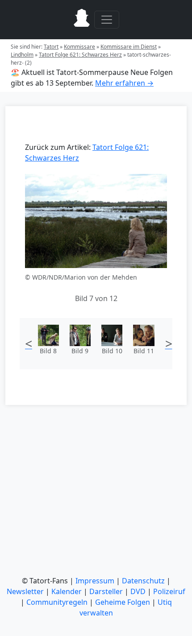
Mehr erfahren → (124, 83)
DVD (138, 591)
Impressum (94, 581)
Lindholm (22, 54)
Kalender (66, 591)
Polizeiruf (169, 591)
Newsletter (25, 591)
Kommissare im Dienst (128, 46)
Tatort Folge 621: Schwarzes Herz (80, 54)
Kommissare (79, 46)
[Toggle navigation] (106, 20)
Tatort (51, 46)
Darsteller (106, 591)
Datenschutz (143, 581)
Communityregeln (57, 602)
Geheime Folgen (122, 602)
